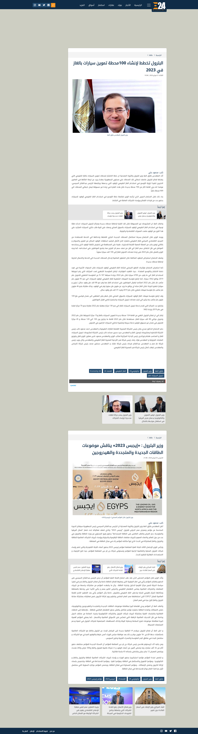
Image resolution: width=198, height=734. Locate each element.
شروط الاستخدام (42, 731)
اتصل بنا (25, 731)
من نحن (52, 731)
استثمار (101, 5)
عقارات (111, 5)
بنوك (120, 5)
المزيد (82, 5)
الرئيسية (138, 5)
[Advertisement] (99, 31)
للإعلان (32, 731)
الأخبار (128, 5)
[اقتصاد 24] (159, 4)
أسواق (91, 5)
